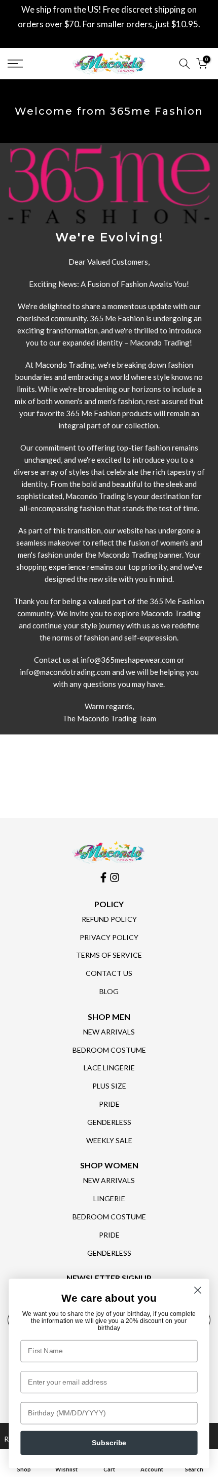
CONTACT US (109, 973)
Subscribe (109, 1443)
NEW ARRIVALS (109, 1031)
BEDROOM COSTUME (109, 1050)
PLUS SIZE (109, 1085)
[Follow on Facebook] (103, 877)
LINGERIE (109, 1198)
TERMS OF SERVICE (109, 955)
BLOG (109, 991)
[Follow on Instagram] (115, 877)
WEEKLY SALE (109, 1140)
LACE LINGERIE (109, 1067)
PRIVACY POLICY (109, 937)
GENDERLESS (109, 1122)
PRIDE (109, 1104)
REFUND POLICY (109, 919)
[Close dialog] (198, 1290)
